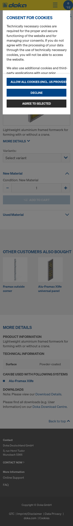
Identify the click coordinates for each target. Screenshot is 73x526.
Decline (37, 93)
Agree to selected (36, 103)
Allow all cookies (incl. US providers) (38, 82)
